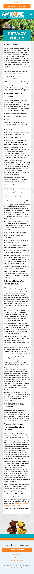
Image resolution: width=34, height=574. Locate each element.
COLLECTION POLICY (17, 560)
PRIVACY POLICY (17, 557)
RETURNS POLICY (17, 554)
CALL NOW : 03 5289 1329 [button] (17, 6)
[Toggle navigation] (31, 14)
